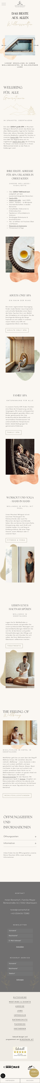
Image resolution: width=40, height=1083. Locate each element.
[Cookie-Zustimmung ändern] (3, 1075)
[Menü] (3, 4)
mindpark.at (27, 1039)
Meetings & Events (20, 1002)
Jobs (20, 1011)
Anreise (20, 1006)
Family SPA (14, 137)
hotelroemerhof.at (20, 910)
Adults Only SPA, (19, 142)
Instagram (20, 1028)
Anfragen (10, 1080)
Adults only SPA (15, 200)
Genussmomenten (9, 777)
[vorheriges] (4, 45)
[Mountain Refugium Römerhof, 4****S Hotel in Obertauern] (20, 7)
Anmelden (20, 947)
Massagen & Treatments (18, 226)
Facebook (20, 1024)
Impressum (20, 1015)
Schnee (22, 779)
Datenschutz (20, 1020)
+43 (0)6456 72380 (20, 914)
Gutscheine (20, 997)
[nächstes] (36, 45)
